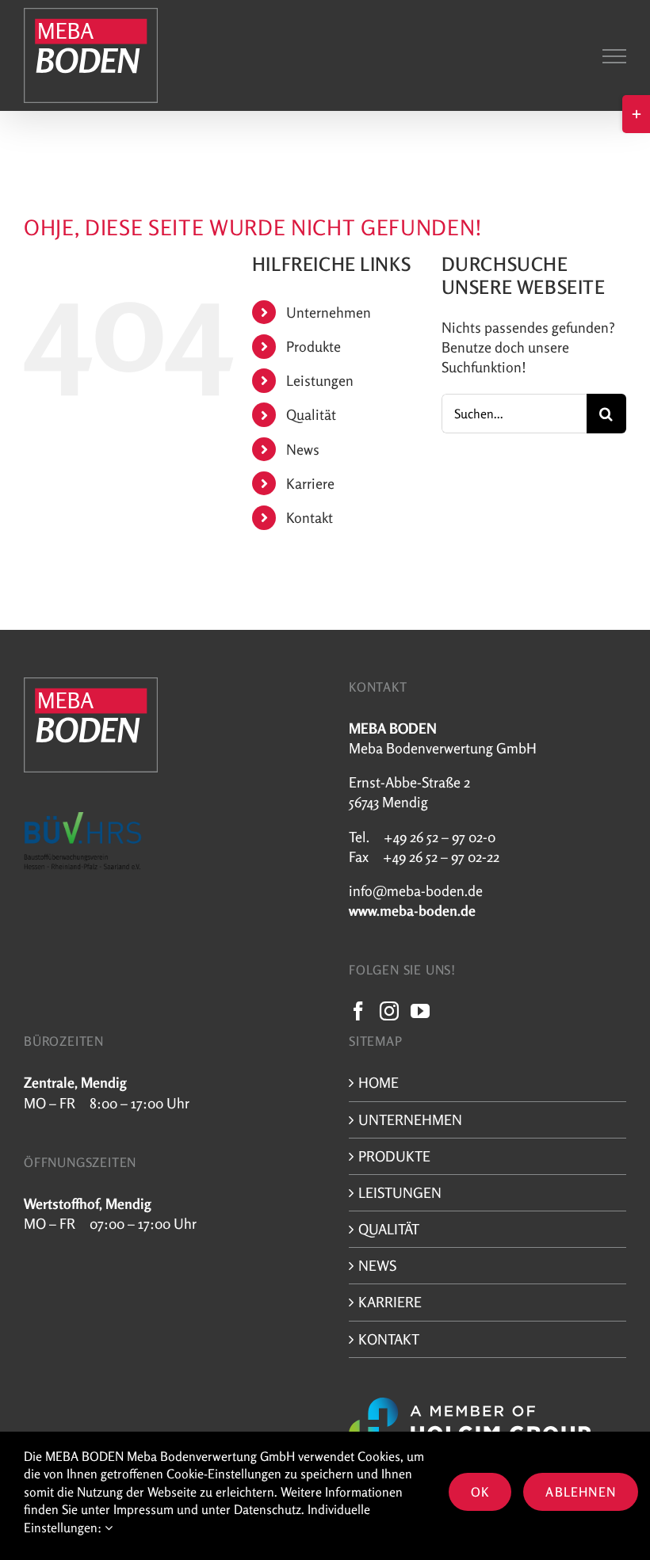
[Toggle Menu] (614, 56)
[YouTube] (420, 1010)
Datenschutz (267, 1509)
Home (378, 1082)
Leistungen (320, 380)
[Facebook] (358, 1010)
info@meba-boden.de (416, 890)
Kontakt (309, 517)
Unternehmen (328, 312)
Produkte (313, 346)
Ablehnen (580, 1492)
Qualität (311, 414)
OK (480, 1492)
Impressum (143, 1509)
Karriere (310, 483)
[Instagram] (389, 1010)
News (302, 449)
